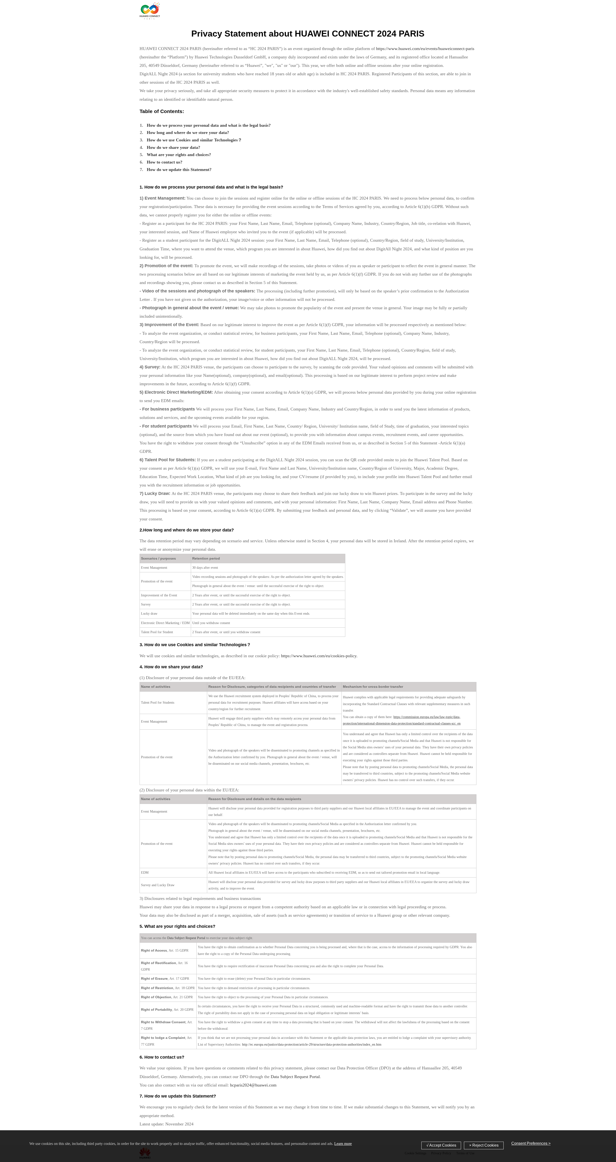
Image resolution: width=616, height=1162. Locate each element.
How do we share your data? (173, 147)
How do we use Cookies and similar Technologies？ (194, 140)
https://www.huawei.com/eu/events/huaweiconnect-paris (425, 48)
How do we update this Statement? (179, 169)
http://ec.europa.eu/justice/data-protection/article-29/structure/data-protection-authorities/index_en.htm (311, 1044)
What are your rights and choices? (179, 154)
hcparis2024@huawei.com (253, 1085)
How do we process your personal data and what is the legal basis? (209, 125)
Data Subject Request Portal (186, 938)
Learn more (343, 1144)
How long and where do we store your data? (188, 132)
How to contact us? (164, 162)
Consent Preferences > (531, 1144)
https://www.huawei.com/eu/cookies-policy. (319, 655)
